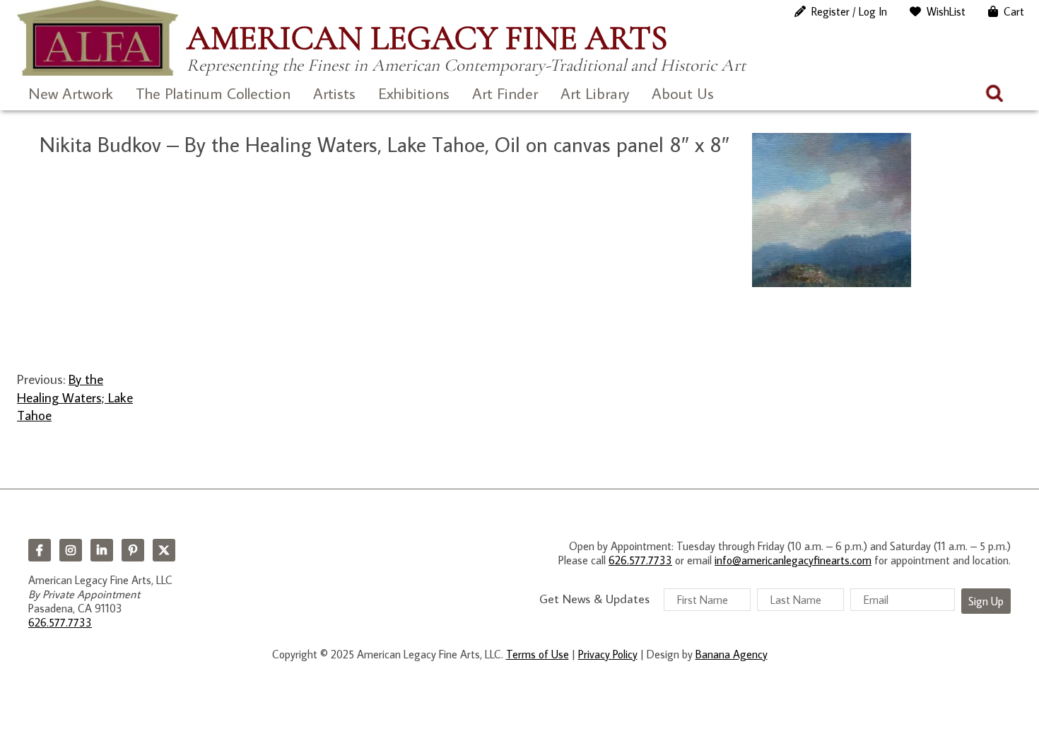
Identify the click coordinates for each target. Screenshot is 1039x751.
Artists (334, 93)
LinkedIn (101, 550)
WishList (946, 11)
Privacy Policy (608, 654)
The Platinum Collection (213, 93)
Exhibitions (414, 93)
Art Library (594, 93)
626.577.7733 (60, 622)
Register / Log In (849, 11)
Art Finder (505, 93)
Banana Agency (731, 654)
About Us (683, 93)
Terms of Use (537, 654)
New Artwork (70, 93)
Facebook (39, 550)
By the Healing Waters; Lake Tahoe (75, 397)
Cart (1014, 11)
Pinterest (133, 550)
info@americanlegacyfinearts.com (793, 560)
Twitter (164, 550)
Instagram (70, 550)
